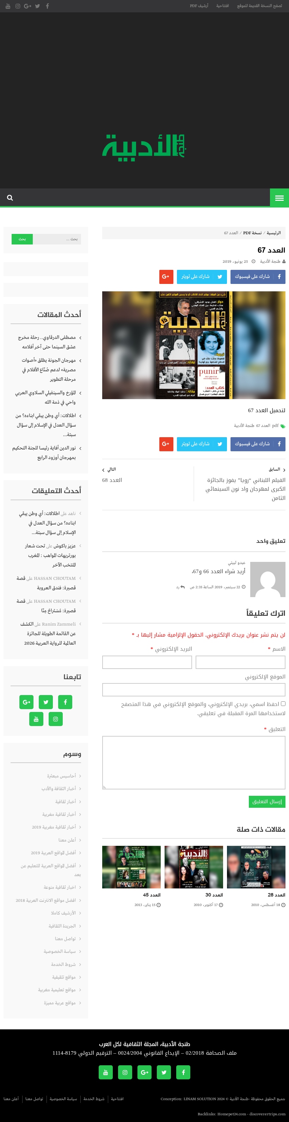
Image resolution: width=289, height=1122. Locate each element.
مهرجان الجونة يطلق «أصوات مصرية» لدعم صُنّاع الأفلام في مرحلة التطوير (49, 370)
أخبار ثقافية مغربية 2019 (54, 827)
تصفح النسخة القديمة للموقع (259, 6)
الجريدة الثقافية (62, 926)
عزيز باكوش (65, 546)
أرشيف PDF (199, 6)
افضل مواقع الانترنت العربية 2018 (46, 901)
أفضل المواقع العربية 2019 (53, 853)
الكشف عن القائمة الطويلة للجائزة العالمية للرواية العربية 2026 (48, 633)
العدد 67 (263, 426)
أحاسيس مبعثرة (61, 776)
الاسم (276, 649)
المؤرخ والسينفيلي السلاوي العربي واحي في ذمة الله (45, 397)
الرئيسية (274, 233)
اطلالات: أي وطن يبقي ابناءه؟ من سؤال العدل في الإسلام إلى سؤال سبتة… (46, 425)
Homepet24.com (231, 1114)
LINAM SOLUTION (200, 1099)
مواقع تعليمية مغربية (57, 990)
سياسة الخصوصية (60, 952)
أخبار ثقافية (65, 802)
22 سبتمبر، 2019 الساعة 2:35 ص (215, 587)
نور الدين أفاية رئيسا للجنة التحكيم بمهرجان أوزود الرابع (44, 453)
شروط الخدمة (63, 965)
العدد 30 (214, 895)
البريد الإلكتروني (171, 649)
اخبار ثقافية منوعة (60, 888)
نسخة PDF (252, 233)
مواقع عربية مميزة (60, 1003)
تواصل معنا (65, 939)
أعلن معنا (67, 840)
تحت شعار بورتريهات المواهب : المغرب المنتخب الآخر (50, 555)
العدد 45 (152, 895)
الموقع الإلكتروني (265, 677)
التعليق (274, 729)
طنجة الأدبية (270, 262)
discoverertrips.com (267, 1114)
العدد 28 (276, 895)
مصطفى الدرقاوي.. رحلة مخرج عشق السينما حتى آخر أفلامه (47, 342)
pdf (275, 426)
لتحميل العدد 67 (266, 410)
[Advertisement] (144, 74)
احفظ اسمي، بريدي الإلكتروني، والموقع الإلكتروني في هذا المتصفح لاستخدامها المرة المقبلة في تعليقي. (203, 708)
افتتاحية (222, 6)
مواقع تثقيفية (64, 977)
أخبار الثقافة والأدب (59, 789)
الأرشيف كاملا (63, 913)
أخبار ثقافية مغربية (59, 815)
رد (177, 587)
